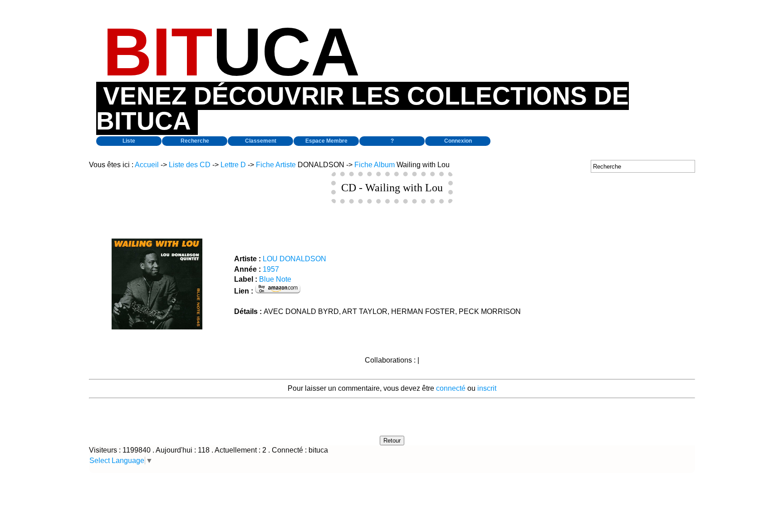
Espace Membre (326, 141)
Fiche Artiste (276, 165)
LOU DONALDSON (294, 259)
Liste (128, 141)
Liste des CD (190, 165)
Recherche (195, 141)
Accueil (147, 165)
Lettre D (233, 165)
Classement (260, 141)
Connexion (458, 141)
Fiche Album (374, 165)
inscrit (486, 388)
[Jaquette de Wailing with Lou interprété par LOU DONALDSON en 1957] (157, 327)
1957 (271, 269)
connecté (451, 388)
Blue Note (275, 279)
